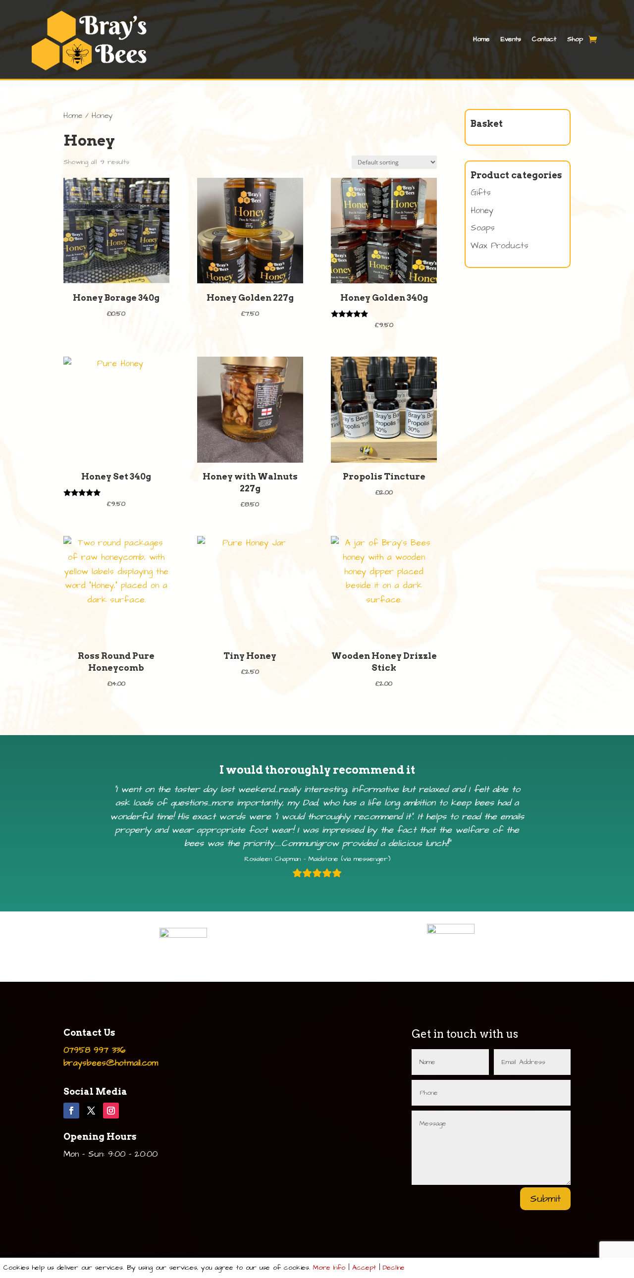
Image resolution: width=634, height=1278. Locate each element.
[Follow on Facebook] (71, 1110)
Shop (575, 39)
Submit (545, 1199)
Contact (544, 39)
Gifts (481, 193)
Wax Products (499, 246)
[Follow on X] (91, 1110)
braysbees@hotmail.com (110, 1063)
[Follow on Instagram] (111, 1110)
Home (481, 39)
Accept (364, 1268)
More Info (329, 1268)
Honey (482, 210)
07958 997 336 (94, 1050)
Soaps (483, 228)
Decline (394, 1268)
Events (511, 39)
